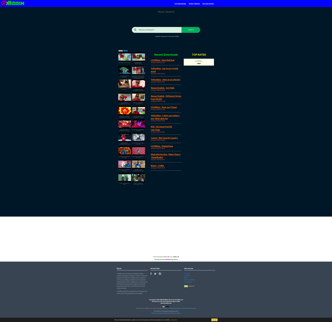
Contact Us (187, 275)
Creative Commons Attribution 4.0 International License (179, 308)
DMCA (186, 277)
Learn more (174, 320)
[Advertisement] (166, 43)
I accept (214, 320)
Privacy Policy (188, 282)
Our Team (187, 273)
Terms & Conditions (189, 280)
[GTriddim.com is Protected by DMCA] (189, 286)
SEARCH (191, 30)
